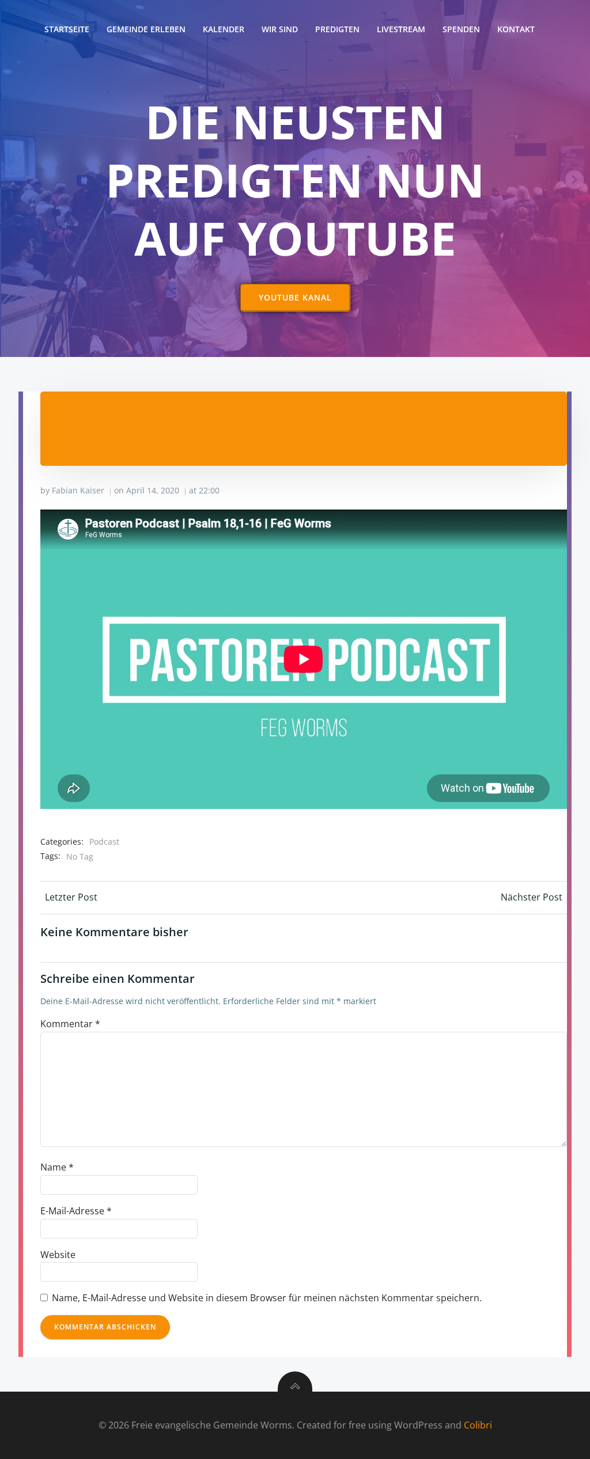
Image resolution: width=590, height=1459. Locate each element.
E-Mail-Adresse (76, 1211)
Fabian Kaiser (78, 490)
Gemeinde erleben (146, 29)
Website (57, 1254)
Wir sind (280, 29)
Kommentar (70, 1023)
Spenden (461, 29)
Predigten (337, 29)
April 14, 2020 (152, 490)
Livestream (401, 29)
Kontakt (516, 29)
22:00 (209, 490)
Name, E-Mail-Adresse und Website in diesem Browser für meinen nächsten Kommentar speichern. (267, 1297)
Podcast (104, 841)
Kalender (223, 29)
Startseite (66, 29)
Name (57, 1167)
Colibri (478, 1425)
